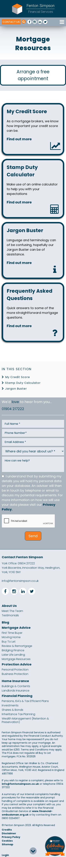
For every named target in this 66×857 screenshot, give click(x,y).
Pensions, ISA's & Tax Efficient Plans (25, 701)
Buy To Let (8, 641)
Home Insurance (15, 681)
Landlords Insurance (15, 690)
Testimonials (10, 615)
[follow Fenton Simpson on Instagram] (35, 22)
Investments (10, 705)
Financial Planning (17, 696)
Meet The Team (12, 611)
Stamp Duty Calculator (23, 383)
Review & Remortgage (17, 646)
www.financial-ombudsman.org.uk (27, 812)
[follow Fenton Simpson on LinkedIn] (40, 22)
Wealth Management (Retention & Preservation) (25, 720)
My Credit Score (17, 377)
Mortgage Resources (16, 659)
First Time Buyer (12, 633)
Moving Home (11, 637)
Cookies (7, 840)
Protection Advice (17, 664)
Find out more (19, 139)
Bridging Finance (13, 650)
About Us (9, 606)
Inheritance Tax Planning (18, 714)
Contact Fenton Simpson (22, 557)
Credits (7, 829)
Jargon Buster (16, 389)
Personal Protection (15, 669)
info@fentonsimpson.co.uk (20, 581)
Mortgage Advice (16, 627)
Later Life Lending (13, 655)
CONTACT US (11, 22)
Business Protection (15, 674)
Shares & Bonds (12, 710)
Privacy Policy (11, 837)
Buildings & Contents (16, 686)
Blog (5, 622)
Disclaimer (9, 833)
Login (5, 855)
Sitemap (7, 844)
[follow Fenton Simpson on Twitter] (45, 22)
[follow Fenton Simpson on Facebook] (29, 22)
